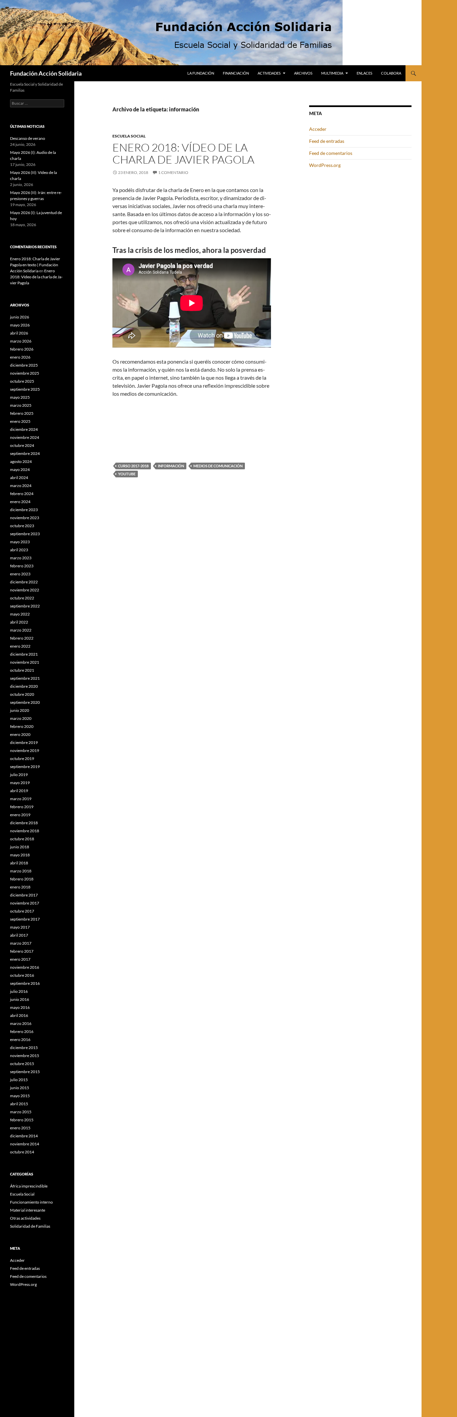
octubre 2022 (22, 597)
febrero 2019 (21, 806)
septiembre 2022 (25, 605)
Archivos (303, 73)
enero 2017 (20, 959)
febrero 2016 (21, 1031)
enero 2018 (20, 886)
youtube (126, 474)
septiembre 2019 (25, 766)
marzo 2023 (20, 557)
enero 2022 (20, 646)
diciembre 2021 (24, 654)
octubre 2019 (22, 758)
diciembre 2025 (24, 365)
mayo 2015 (20, 1095)
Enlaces (364, 73)
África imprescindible (29, 1186)
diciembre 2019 (24, 742)
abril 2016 (19, 1015)
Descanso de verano (27, 138)
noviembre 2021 (24, 662)
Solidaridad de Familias (30, 1226)
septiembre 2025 (25, 389)
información (171, 466)
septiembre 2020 (25, 702)
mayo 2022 (20, 614)
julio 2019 (19, 774)
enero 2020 (20, 734)
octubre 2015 (22, 1063)
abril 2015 (19, 1103)
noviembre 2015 (24, 1055)
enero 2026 (20, 357)
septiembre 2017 (25, 919)
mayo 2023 (20, 541)
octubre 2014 (22, 1151)
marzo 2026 (20, 341)
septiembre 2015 (25, 1071)
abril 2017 (19, 935)
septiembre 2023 (25, 533)
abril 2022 (19, 622)
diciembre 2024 (24, 429)
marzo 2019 (20, 798)
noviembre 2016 (24, 967)
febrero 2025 (21, 413)
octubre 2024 (22, 445)
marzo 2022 (20, 630)
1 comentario (173, 172)
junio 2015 (19, 1087)
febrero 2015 (21, 1119)
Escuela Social (129, 135)
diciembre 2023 (24, 509)
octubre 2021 (22, 670)
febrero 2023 (21, 565)
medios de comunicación (218, 466)
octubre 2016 (22, 975)
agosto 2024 (21, 461)
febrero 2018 (21, 878)
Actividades (269, 73)
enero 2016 (20, 1039)
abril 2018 (19, 862)
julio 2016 (19, 991)
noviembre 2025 (24, 373)
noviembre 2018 (24, 830)
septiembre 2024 (25, 453)
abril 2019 (19, 790)
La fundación (200, 73)
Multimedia (332, 73)
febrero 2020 (21, 726)
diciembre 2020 (24, 686)
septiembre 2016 (25, 983)
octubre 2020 (22, 694)
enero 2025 (20, 421)
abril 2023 (19, 549)
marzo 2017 (20, 943)
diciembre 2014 (24, 1135)
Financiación (236, 73)
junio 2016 (19, 999)
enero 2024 (20, 501)
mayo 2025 (20, 397)
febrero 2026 (21, 349)
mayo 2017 (20, 927)
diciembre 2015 (24, 1047)
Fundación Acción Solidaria (46, 73)
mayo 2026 (20, 324)
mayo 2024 (20, 469)
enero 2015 (20, 1127)
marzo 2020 (20, 718)
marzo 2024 (20, 485)
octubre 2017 (22, 911)
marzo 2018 (20, 870)
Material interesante (27, 1210)
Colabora (391, 73)
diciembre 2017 (24, 895)
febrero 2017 (21, 951)
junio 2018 (19, 846)
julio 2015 (19, 1079)
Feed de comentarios (330, 153)
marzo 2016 (20, 1023)
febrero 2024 (21, 493)
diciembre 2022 (24, 581)
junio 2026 (19, 316)
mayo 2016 (20, 1007)
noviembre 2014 (24, 1143)
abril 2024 (19, 477)
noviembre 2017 (24, 903)
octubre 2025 (22, 381)
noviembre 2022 (24, 589)
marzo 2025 (20, 405)
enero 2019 (20, 814)
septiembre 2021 (25, 678)
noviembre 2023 (24, 517)
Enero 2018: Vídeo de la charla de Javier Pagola (183, 153)
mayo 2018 (20, 854)
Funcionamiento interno (31, 1202)
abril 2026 (19, 333)
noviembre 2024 (24, 437)
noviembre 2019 (24, 750)
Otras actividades (25, 1218)
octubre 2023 (22, 525)
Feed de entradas (326, 141)
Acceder (318, 129)
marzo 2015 (20, 1111)
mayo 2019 (20, 782)
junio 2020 (19, 710)
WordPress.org (325, 165)
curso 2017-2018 (133, 466)
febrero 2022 (21, 638)
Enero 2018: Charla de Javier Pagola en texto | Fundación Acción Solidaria (35, 264)
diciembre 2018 (24, 822)
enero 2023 (20, 573)
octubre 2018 (22, 838)
